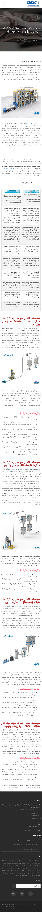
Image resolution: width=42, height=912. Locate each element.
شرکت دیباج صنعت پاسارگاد (23, 788)
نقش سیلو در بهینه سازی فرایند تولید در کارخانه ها (24, 844)
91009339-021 (30, 810)
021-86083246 (32, 827)
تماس (12, 788)
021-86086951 (36, 813)
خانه (38, 39)
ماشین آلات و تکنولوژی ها (28, 39)
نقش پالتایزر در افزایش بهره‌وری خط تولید (27, 849)
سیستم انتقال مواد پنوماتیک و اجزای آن (30, 41)
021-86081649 (36, 816)
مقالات (29, 905)
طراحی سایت (10, 904)
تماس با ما (17, 905)
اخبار (23, 905)
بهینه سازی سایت (7, 905)
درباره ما (36, 905)
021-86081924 (36, 818)
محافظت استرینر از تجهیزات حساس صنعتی (26, 840)
